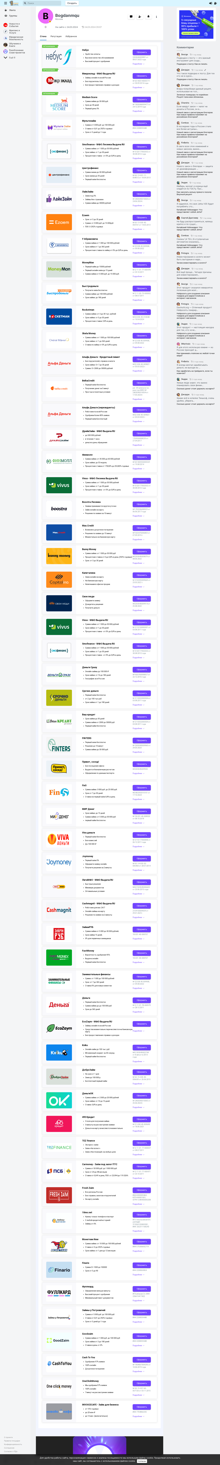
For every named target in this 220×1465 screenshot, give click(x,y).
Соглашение (9, 1448)
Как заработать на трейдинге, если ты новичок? (195, 372)
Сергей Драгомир (189, 218)
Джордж (185, 70)
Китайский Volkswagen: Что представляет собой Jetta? (189, 211)
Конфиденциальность (13, 1444)
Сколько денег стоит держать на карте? (196, 389)
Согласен (142, 1461)
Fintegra (185, 253)
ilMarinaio (185, 344)
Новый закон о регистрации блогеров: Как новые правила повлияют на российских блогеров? (195, 114)
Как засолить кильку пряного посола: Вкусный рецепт (194, 193)
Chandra (185, 103)
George (184, 54)
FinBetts (185, 143)
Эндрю (184, 182)
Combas (185, 123)
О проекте (8, 1437)
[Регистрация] (215, 3)
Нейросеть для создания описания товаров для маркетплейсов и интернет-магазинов (193, 296)
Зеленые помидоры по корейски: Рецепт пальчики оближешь (192, 96)
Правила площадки (12, 1441)
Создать (72, 3)
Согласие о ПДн (10, 1451)
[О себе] (156, 16)
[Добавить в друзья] (139, 16)
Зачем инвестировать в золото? (192, 263)
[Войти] (210, 3)
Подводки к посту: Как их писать (192, 64)
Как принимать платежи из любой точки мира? (196, 354)
